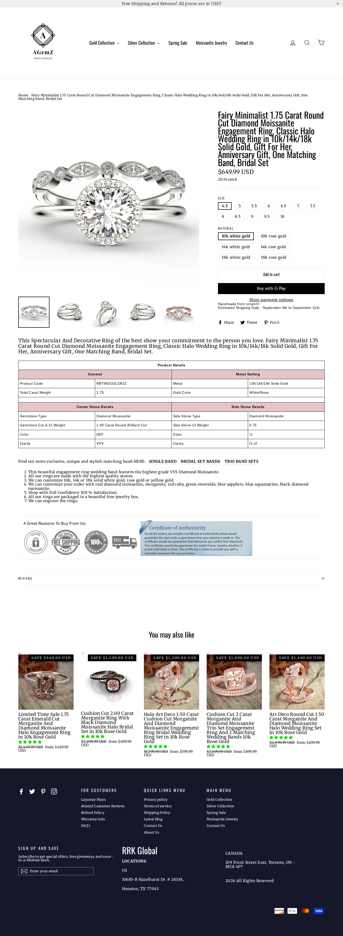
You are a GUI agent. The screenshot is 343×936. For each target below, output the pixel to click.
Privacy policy (155, 799)
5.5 (254, 206)
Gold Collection (102, 42)
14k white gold (236, 246)
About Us (151, 832)
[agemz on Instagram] (54, 791)
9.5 (267, 216)
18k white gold (236, 257)
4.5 (225, 206)
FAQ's (85, 826)
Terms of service (158, 806)
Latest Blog (153, 819)
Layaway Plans (93, 799)
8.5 (238, 216)
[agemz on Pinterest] (43, 791)
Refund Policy (92, 813)
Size (221, 198)
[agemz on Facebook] (21, 791)
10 (282, 216)
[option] (108, 201)
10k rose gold (274, 236)
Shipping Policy (157, 813)
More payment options (271, 300)
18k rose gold (274, 257)
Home (23, 95)
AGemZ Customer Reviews (103, 806)
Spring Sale (177, 42)
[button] (30, 742)
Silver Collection (142, 42)
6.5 (284, 206)
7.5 (312, 206)
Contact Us (245, 42)
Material (226, 228)
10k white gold (236, 236)
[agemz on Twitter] (32, 791)
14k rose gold (273, 246)
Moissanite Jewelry (211, 42)
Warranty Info (93, 819)
